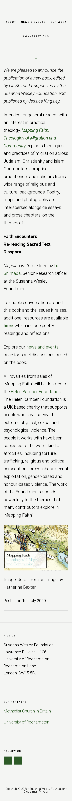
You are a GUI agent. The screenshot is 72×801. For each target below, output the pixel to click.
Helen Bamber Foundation (36, 391)
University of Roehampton (26, 722)
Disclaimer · (31, 791)
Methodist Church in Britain (27, 711)
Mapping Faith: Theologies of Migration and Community (30, 138)
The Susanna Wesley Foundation (36, 7)
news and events (42, 347)
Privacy (43, 791)
